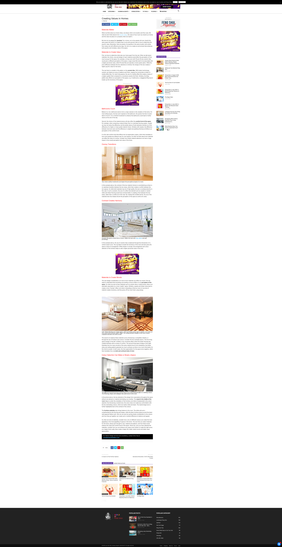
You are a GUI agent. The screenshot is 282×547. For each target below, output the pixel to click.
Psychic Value (123, 35)
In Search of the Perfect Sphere (110, 456)
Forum (175, 545)
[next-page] (105, 500)
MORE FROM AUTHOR (119, 463)
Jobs (179, 545)
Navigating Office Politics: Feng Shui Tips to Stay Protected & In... (171, 120)
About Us (171, 545)
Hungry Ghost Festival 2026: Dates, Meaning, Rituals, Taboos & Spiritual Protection (110, 480)
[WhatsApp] (122, 447)
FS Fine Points (140, 494)
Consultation (135, 11)
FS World (153, 11)
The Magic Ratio (140, 496)
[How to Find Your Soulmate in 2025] (132, 518)
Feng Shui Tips (105, 476)
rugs (137, 238)
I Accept (175, 2)
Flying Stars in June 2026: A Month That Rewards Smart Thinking (172, 106)
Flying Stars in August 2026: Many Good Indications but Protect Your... (172, 76)
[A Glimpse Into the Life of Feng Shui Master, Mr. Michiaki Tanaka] (160, 113)
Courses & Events (123, 11)
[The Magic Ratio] (145, 489)
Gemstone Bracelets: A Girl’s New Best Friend (143, 457)
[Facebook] (112, 447)
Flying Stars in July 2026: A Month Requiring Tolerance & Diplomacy (172, 91)
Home (104, 11)
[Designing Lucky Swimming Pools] (132, 533)
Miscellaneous (105, 494)
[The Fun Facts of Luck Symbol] (110, 489)
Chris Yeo (105, 20)
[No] (280, 2)
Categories (111, 11)
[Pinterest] (118, 447)
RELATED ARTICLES (107, 463)
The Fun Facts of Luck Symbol (108, 496)
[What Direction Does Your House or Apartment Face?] (160, 128)
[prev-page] (103, 500)
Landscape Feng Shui (110, 15)
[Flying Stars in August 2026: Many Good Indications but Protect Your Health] (145, 471)
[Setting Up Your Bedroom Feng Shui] (127, 471)
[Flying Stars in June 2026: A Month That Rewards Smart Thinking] (160, 106)
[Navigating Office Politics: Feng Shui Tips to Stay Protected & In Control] (160, 120)
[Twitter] (115, 447)
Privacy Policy (182, 2)
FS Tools (145, 11)
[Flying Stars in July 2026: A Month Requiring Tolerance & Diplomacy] (127, 489)
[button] (178, 11)
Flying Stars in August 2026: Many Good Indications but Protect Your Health (144, 480)
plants (140, 238)
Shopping (164, 11)
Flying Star (139, 476)
